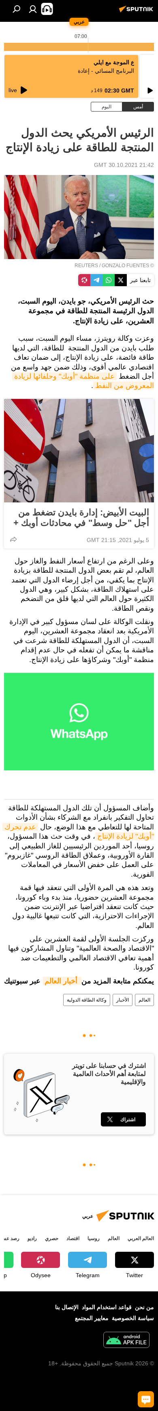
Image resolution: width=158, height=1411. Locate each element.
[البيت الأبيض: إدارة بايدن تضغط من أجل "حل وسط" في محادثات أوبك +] (79, 450)
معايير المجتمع (92, 1318)
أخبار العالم (62, 981)
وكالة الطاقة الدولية (87, 1000)
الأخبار (122, 1000)
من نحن (144, 1307)
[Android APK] (126, 1341)
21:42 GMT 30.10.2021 (124, 165)
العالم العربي (141, 1238)
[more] (13, 539)
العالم (144, 1000)
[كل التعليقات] (146, 1399)
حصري (51, 1238)
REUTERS (86, 265)
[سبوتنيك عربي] (137, 12)
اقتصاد (72, 1238)
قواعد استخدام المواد (107, 1307)
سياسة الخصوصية (133, 1318)
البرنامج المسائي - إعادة (106, 70)
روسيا (94, 1238)
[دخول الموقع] (33, 9)
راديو (32, 1238)
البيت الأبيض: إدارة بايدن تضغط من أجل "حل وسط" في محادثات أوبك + (81, 517)
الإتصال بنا (67, 1307)
